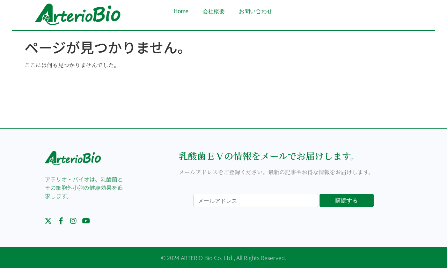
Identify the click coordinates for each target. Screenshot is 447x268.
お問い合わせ (255, 11)
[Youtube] (85, 220)
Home (181, 11)
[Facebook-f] (60, 220)
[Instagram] (73, 220)
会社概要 (214, 11)
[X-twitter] (48, 220)
